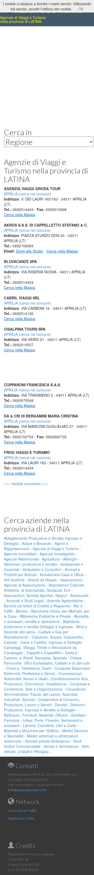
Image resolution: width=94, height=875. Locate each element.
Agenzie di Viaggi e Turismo (56, 548)
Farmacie (12, 720)
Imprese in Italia (21, 818)
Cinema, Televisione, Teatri (28, 668)
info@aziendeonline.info (27, 790)
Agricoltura (51, 559)
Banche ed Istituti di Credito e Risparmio (37, 605)
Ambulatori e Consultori (42, 569)
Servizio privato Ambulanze (47, 741)
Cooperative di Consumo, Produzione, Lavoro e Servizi (42, 702)
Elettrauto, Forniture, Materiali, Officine (36, 715)
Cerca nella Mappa (19, 214)
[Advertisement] (47, 73)
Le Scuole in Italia (22, 810)
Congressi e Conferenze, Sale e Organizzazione (47, 686)
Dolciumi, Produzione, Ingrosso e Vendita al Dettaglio (45, 707)
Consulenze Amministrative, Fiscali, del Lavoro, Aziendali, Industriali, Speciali (45, 694)
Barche (22, 611)
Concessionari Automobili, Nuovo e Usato (43, 676)
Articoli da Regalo (42, 579)
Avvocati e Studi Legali (25, 600)
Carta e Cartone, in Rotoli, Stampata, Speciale (40, 655)
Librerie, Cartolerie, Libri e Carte (49, 725)
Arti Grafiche (14, 579)
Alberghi (70, 559)
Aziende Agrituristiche (65, 600)
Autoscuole (79, 595)
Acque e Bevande (36, 543)
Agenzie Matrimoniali (21, 559)
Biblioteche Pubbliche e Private (45, 616)
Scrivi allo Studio (29, 251)
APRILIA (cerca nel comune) (27, 230)
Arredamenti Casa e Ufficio (62, 574)
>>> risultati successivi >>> (35, 483)
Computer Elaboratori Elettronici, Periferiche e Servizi (47, 671)
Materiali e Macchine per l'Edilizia (31, 730)
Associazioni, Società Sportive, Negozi (35, 595)
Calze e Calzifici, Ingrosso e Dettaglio (51, 642)
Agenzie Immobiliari (20, 553)
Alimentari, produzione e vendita (30, 564)
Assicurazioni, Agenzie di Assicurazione (43, 582)
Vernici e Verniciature (61, 746)
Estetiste (78, 715)
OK (81, 8)
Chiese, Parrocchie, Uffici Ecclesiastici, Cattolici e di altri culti (47, 660)
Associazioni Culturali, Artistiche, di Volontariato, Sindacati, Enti (44, 587)
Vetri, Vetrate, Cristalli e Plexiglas (47, 749)
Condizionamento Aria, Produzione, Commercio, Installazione (46, 681)
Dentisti (61, 704)
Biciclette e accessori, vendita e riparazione (46, 619)
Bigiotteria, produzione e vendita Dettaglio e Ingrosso (42, 624)
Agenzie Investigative (57, 553)
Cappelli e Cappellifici (44, 652)
